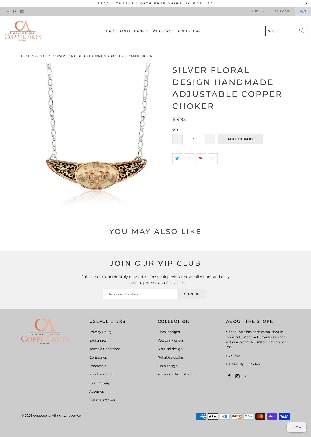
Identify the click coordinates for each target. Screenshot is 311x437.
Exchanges (98, 340)
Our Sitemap (99, 383)
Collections (132, 31)
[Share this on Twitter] (177, 158)
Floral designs (169, 332)
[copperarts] (23, 31)
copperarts (41, 416)
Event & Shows (101, 374)
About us (96, 391)
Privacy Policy (100, 332)
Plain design (167, 366)
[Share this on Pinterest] (201, 158)
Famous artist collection (177, 374)
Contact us (189, 31)
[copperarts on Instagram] (15, 11)
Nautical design (170, 349)
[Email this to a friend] (213, 158)
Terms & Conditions (104, 349)
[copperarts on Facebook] (8, 11)
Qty (175, 129)
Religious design (171, 357)
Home (111, 31)
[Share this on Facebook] (189, 158)
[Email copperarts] (22, 11)
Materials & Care (102, 400)
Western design (170, 340)
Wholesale (164, 31)
